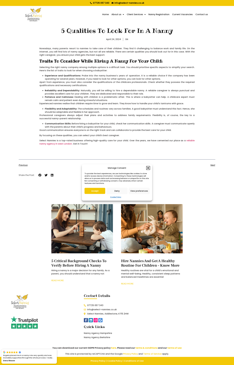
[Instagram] (96, 320)
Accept (95, 190)
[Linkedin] (91, 320)
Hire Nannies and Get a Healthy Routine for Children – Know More (150, 263)
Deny (117, 190)
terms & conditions (146, 347)
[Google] (100, 320)
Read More (57, 280)
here (113, 347)
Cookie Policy (115, 197)
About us (116, 14)
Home (105, 14)
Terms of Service (152, 353)
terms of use (174, 347)
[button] (148, 168)
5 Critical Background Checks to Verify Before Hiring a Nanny (78, 263)
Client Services (135, 14)
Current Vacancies (182, 14)
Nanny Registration (158, 14)
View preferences (139, 190)
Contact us (201, 14)
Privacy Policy (130, 353)
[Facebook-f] (86, 320)
